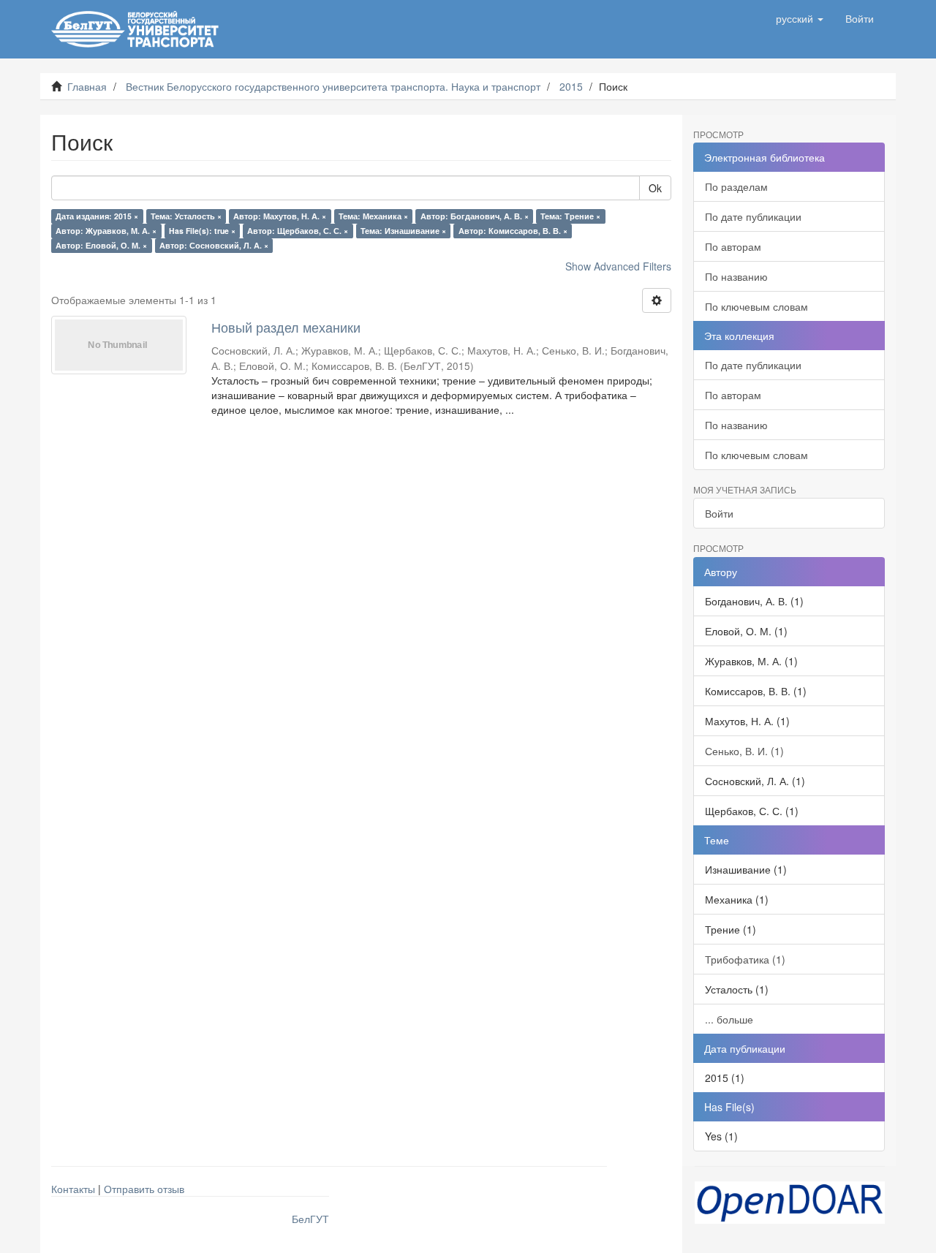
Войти (719, 513)
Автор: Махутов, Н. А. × (279, 216)
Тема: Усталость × (186, 216)
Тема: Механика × (373, 216)
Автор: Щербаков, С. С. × (297, 230)
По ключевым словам (756, 306)
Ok (655, 188)
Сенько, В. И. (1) (744, 750)
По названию (736, 276)
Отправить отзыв (144, 1188)
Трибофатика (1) (745, 959)
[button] (799, 18)
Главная (87, 86)
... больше (729, 1019)
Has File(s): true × (202, 230)
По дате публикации (753, 216)
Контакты (73, 1188)
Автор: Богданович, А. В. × (474, 216)
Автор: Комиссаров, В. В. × (512, 230)
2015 (571, 86)
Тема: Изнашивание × (403, 230)
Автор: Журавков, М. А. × (106, 230)
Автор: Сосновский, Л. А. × (213, 245)
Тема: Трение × (570, 216)
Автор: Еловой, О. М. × (101, 245)
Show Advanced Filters (618, 266)
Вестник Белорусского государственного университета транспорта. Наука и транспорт (333, 86)
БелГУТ (310, 1218)
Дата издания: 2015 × (97, 216)
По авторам (733, 246)
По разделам (736, 186)
